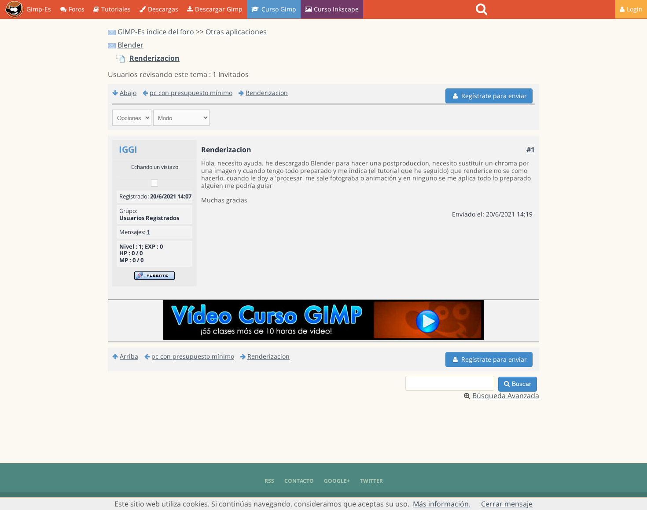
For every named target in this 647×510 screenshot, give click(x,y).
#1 (530, 149)
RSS (269, 480)
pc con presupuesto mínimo (191, 92)
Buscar (521, 383)
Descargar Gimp (219, 9)
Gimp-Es (38, 9)
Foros (77, 9)
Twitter (371, 480)
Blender (130, 45)
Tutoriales (116, 9)
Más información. (442, 504)
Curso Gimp (278, 9)
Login (635, 9)
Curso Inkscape (336, 9)
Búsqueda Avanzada (505, 395)
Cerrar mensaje (507, 504)
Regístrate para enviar (494, 96)
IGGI (128, 149)
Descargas (163, 9)
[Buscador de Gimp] (482, 9)
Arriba (129, 356)
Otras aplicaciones (236, 32)
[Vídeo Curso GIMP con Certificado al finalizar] (323, 337)
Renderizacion (154, 58)
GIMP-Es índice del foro (156, 32)
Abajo (128, 92)
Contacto (299, 480)
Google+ (337, 480)
